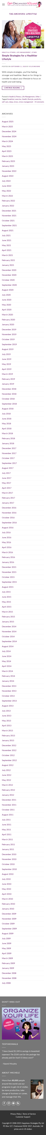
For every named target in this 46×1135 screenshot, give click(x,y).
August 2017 (7, 468)
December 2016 (9, 508)
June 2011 (6, 825)
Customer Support (23, 1117)
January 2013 (8, 740)
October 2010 (8, 864)
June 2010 (6, 884)
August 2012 (7, 765)
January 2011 (8, 849)
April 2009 (6, 953)
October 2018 (8, 399)
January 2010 (8, 909)
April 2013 (6, 726)
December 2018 (9, 389)
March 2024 (7, 141)
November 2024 (9, 136)
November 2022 (9, 171)
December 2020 (9, 270)
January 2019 (8, 384)
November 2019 (9, 334)
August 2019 (7, 349)
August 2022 (7, 176)
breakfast (11, 99)
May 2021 (6, 245)
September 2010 (9, 869)
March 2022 (7, 196)
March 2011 (7, 840)
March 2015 (7, 612)
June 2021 (6, 240)
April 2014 (6, 666)
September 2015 (9, 582)
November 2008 (9, 978)
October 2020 (8, 280)
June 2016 (6, 538)
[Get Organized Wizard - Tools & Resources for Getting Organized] (24, 4)
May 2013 (6, 721)
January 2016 (8, 562)
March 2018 (7, 433)
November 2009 (9, 919)
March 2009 (7, 958)
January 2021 (8, 265)
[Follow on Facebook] (4, 1103)
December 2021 (9, 211)
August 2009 (7, 934)
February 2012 (8, 790)
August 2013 (7, 706)
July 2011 (6, 820)
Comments (39, 102)
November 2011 (9, 805)
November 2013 (9, 691)
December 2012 (9, 745)
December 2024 (9, 131)
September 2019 (9, 344)
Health (24, 99)
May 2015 (6, 602)
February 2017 (8, 498)
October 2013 (8, 696)
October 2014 (8, 637)
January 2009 (8, 968)
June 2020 (6, 300)
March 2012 (7, 785)
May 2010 (6, 889)
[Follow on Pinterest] (13, 1103)
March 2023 (7, 156)
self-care (5, 102)
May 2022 (6, 191)
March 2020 (7, 315)
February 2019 (8, 379)
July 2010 (6, 879)
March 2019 (7, 374)
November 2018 (9, 394)
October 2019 (8, 339)
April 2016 (6, 547)
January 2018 (8, 443)
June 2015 (6, 597)
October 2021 (8, 221)
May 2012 (6, 780)
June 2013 (6, 716)
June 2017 (6, 478)
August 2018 (7, 409)
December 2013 (9, 686)
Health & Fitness (9, 52)
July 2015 (6, 592)
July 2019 (6, 354)
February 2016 (8, 557)
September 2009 (9, 929)
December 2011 (9, 800)
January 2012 (8, 795)
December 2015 (9, 567)
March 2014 (7, 671)
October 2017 (8, 458)
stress (16, 102)
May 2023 (6, 146)
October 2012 (8, 755)
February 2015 (8, 617)
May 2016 (6, 542)
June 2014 (6, 656)
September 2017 (9, 463)
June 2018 (6, 419)
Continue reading (13, 88)
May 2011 (6, 830)
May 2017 (6, 483)
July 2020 (6, 295)
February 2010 (8, 904)
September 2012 (9, 760)
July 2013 (6, 711)
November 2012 (9, 750)
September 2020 (9, 285)
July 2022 (6, 181)
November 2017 (9, 453)
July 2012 (6, 770)
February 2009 (8, 963)
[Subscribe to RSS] (18, 1103)
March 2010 (7, 899)
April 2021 (6, 250)
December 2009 (9, 914)
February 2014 (8, 676)
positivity (37, 99)
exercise (18, 99)
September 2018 (9, 404)
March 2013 (7, 731)
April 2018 (6, 429)
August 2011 (7, 815)
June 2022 (6, 186)
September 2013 (9, 701)
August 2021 (7, 231)
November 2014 (9, 632)
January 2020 (8, 325)
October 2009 (8, 924)
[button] (3, 4)
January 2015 (8, 622)
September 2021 (9, 226)
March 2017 (7, 493)
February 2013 (8, 736)
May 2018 (6, 424)
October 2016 (8, 518)
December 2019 (9, 330)
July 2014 (6, 651)
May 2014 (6, 661)
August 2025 (7, 122)
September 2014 (9, 641)
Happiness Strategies (30, 1123)
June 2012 (6, 775)
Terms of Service (29, 1114)
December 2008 (9, 973)
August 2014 (7, 646)
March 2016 (7, 552)
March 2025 (7, 127)
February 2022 (8, 201)
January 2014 (8, 681)
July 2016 (6, 533)
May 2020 (6, 305)
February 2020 (8, 320)
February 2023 (8, 161)
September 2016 (9, 523)
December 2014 (9, 627)
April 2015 (6, 607)
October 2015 (8, 577)
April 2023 (6, 151)
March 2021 (7, 255)
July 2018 (6, 414)
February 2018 (8, 438)
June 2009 (6, 943)
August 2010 (7, 874)
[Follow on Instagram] (9, 1103)
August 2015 (7, 587)
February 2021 (8, 260)
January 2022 (8, 206)
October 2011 (8, 810)
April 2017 (6, 488)
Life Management (23, 52)
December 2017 (9, 448)
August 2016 (7, 528)
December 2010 (9, 854)
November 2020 (9, 275)
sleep (11, 102)
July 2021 (6, 236)
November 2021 (9, 216)
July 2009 (6, 939)
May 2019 (6, 364)
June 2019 (6, 359)
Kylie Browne (34, 66)
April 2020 (6, 310)
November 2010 (9, 859)
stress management (26, 102)
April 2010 (6, 894)
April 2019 (6, 369)
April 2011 (6, 835)
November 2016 (9, 513)
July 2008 (6, 983)
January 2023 (8, 166)
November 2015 (9, 572)
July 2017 (6, 473)
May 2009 (6, 948)
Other (34, 52)
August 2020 (7, 290)
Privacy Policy (15, 1114)
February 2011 (8, 845)
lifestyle (30, 99)
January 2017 (8, 503)
